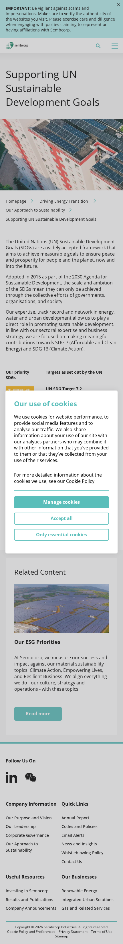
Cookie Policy (80, 481)
